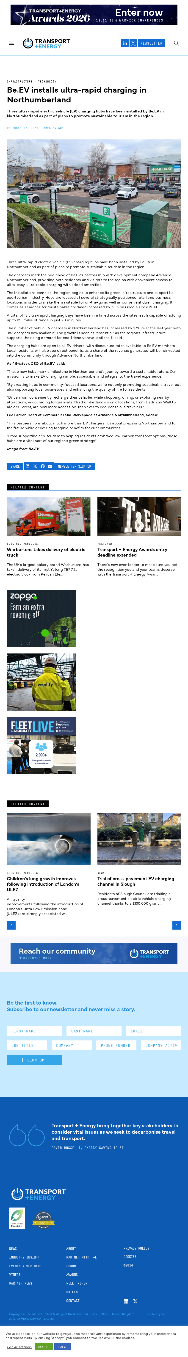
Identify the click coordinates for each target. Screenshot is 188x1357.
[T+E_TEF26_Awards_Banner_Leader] (94, 23)
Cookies (130, 1256)
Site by (150, 1314)
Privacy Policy (136, 1248)
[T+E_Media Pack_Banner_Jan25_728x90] (94, 962)
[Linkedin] (126, 1301)
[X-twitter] (135, 1301)
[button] (27, 466)
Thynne (161, 1314)
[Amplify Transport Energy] (41, 709)
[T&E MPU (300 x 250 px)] (41, 645)
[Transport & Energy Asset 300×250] (41, 772)
